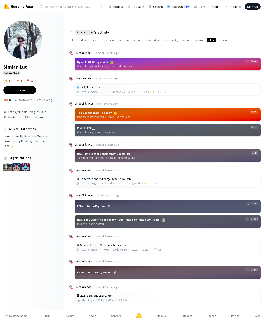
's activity (92, 32)
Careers (116, 316)
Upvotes (199, 40)
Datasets (138, 7)
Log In (237, 7)
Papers (138, 40)
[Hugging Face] (139, 316)
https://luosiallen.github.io (27, 112)
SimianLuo (15, 117)
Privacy (69, 316)
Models (118, 7)
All (72, 40)
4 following (44, 100)
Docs (202, 7)
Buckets (180, 7)
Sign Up (252, 7)
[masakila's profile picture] (5, 99)
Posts (186, 40)
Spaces (158, 7)
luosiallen (36, 117)
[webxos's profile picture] (10, 99)
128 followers (22, 100)
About (92, 316)
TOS (47, 316)
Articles (223, 40)
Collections (153, 40)
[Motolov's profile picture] (7, 99)
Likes (211, 40)
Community (171, 40)
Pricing (215, 7)
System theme (18, 316)
